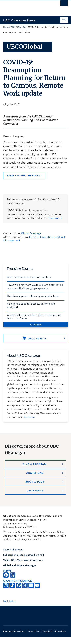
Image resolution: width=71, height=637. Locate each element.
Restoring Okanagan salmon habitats (29, 277)
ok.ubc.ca (29, 417)
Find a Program (35, 464)
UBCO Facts (34, 490)
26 (24, 27)
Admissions (34, 473)
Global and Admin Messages (19, 565)
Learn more (55, 218)
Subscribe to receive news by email (23, 555)
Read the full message (23, 175)
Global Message (31, 233)
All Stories (35, 324)
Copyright (47, 631)
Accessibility (60, 631)
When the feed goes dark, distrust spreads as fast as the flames (34, 317)
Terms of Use (33, 631)
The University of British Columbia (25, 6)
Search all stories (13, 549)
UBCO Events (37, 338)
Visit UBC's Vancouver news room (23, 560)
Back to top (10, 601)
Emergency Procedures (13, 631)
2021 (13, 27)
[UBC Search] (64, 4)
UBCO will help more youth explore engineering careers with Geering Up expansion (35, 286)
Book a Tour (34, 481)
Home (6, 27)
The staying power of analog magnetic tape (33, 296)
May (19, 27)
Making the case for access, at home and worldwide (31, 305)
